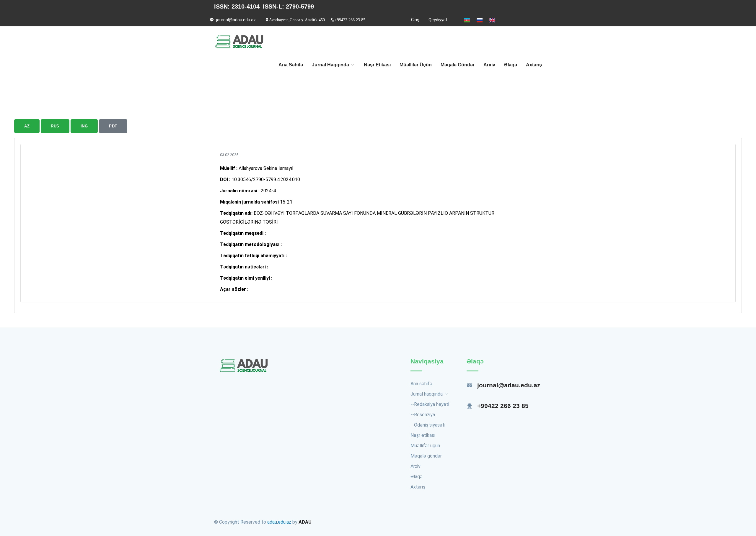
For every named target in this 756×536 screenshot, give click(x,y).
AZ (27, 126)
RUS (55, 126)
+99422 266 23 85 (350, 20)
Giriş (415, 19)
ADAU (305, 522)
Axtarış (534, 64)
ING (84, 126)
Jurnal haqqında (331, 64)
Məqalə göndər (458, 64)
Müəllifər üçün (416, 64)
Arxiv (489, 64)
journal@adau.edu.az (236, 19)
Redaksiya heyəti (431, 404)
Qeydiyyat (437, 19)
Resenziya (424, 414)
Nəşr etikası (377, 64)
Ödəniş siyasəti (429, 425)
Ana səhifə (290, 64)
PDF (113, 126)
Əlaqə (510, 64)
